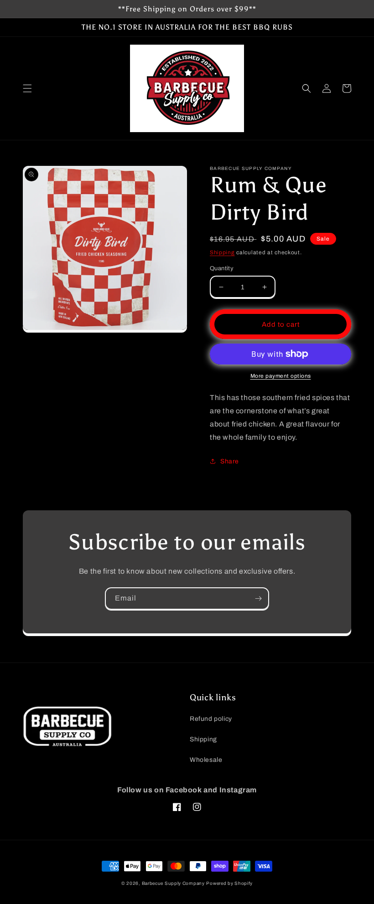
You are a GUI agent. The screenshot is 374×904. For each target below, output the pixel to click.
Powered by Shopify (229, 883)
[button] (27, 88)
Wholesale (206, 759)
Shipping (222, 252)
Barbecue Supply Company (173, 883)
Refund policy (211, 718)
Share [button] (229, 461)
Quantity (222, 268)
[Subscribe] (258, 598)
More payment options (280, 376)
